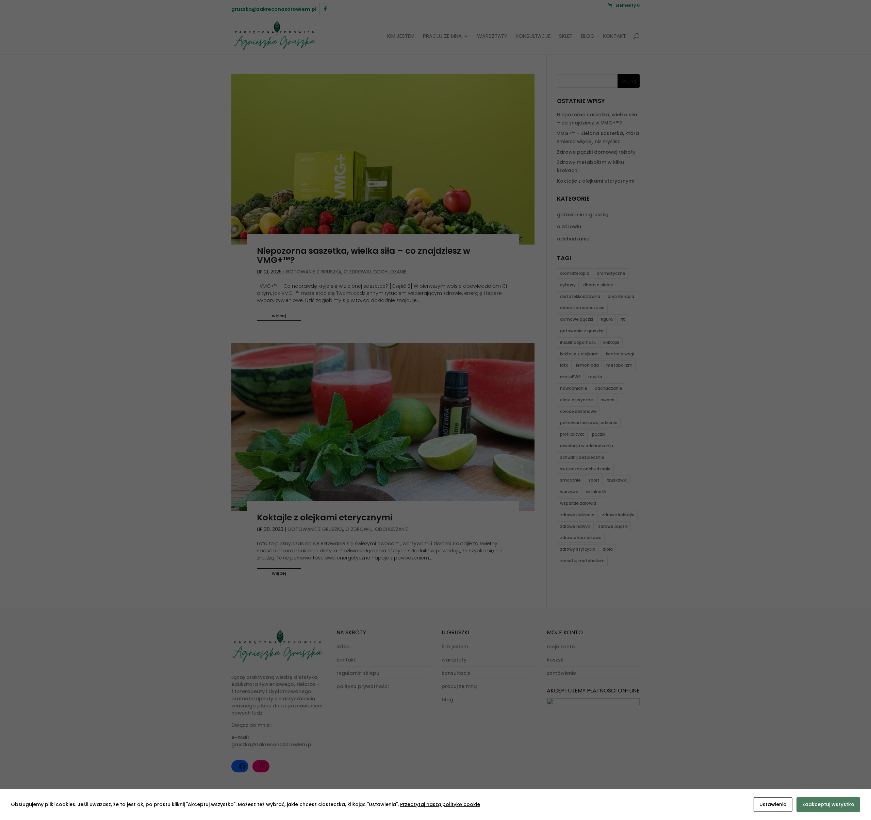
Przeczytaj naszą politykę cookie (440, 804)
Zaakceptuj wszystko (828, 804)
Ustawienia (773, 804)
